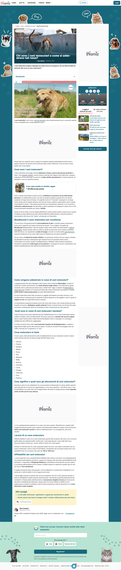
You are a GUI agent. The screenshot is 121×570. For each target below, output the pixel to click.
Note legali (54, 566)
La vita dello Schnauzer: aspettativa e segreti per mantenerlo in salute (43, 495)
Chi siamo (16, 566)
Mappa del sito (102, 566)
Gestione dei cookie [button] (70, 566)
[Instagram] (94, 91)
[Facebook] (86, 91)
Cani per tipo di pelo (95, 115)
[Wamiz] (5, 2)
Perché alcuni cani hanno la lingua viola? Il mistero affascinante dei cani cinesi (46, 498)
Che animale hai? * (60, 540)
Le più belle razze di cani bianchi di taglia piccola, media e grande (97, 120)
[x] (90, 91)
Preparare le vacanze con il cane (97, 133)
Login (117, 3)
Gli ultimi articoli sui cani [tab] (99, 110)
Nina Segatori (41, 61)
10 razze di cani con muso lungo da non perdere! (98, 128)
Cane (50, 544)
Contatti (34, 566)
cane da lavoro (69, 232)
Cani (22, 26)
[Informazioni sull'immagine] (74, 30)
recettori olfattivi (27, 175)
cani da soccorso (39, 120)
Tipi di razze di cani (42, 26)
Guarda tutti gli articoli (93, 149)
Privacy (43, 566)
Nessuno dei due (70, 544)
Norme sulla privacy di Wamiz (76, 556)
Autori (26, 566)
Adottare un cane (30, 26)
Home (17, 26)
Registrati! (60, 552)
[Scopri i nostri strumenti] (74, 566)
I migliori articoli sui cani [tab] (85, 110)
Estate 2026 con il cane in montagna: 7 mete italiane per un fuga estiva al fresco (98, 139)
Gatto (60, 544)
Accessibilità (87, 566)
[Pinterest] (98, 91)
